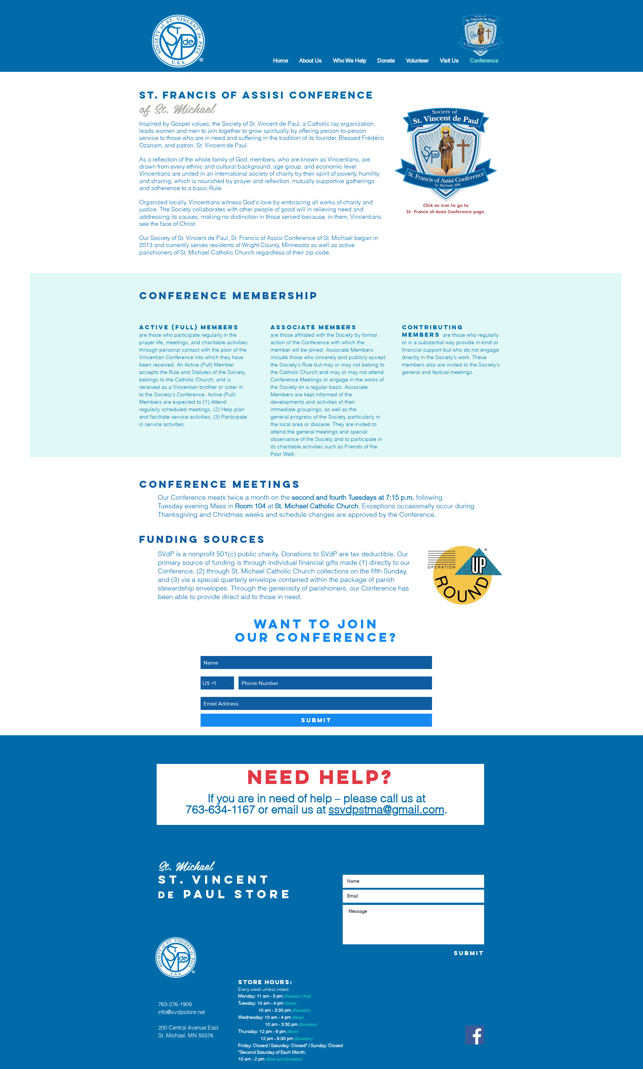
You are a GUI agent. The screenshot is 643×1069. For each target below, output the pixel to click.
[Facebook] (474, 1034)
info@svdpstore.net (181, 1011)
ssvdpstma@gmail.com (386, 809)
